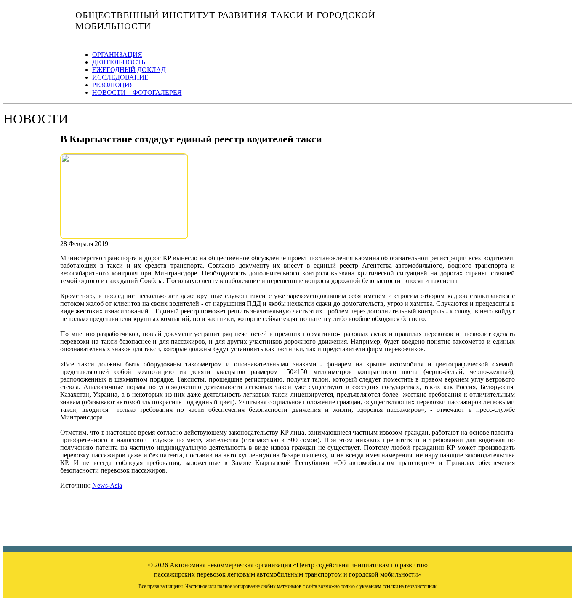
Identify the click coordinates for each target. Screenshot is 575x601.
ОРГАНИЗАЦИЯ (117, 54)
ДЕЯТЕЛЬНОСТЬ (118, 62)
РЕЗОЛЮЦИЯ (113, 84)
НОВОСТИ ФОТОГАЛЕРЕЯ (137, 92)
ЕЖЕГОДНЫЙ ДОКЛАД (129, 69)
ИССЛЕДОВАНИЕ (120, 77)
